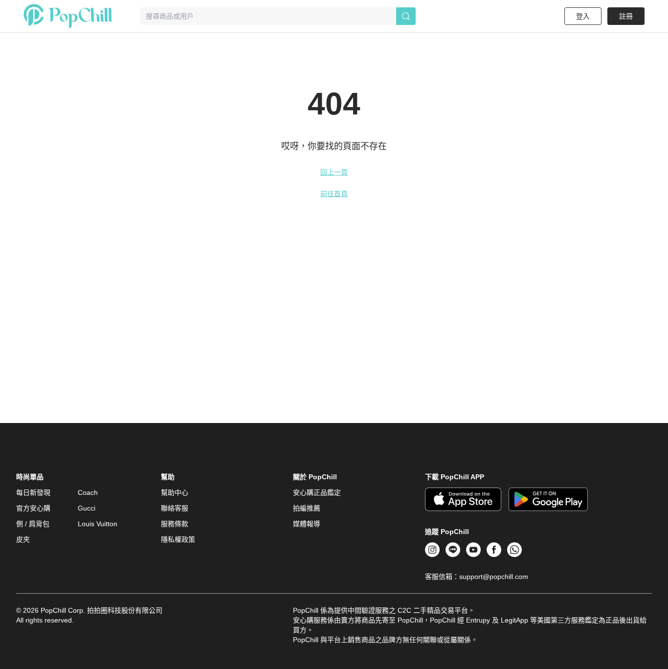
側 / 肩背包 (32, 524)
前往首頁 (334, 194)
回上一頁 (334, 172)
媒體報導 (306, 524)
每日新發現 (33, 492)
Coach (88, 492)
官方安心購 (33, 508)
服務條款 (174, 524)
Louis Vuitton (97, 524)
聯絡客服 (174, 508)
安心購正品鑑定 (317, 492)
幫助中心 (174, 492)
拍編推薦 (306, 508)
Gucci (86, 508)
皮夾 (23, 539)
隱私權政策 (178, 539)
